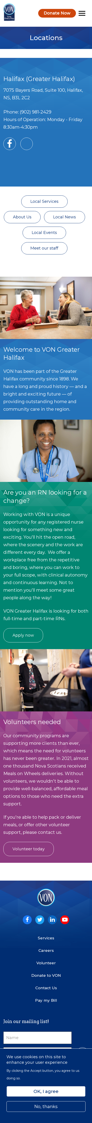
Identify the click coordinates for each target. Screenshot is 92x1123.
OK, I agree (46, 1091)
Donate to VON (46, 975)
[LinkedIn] (52, 919)
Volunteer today (29, 849)
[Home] (9, 12)
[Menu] (82, 13)
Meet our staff (44, 248)
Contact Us (46, 988)
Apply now (23, 635)
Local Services (44, 201)
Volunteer (46, 963)
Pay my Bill (46, 1000)
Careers (46, 950)
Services (46, 938)
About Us (22, 217)
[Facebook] (27, 919)
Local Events (44, 232)
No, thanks (46, 1106)
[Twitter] (39, 919)
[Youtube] (64, 919)
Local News (64, 217)
